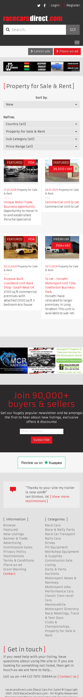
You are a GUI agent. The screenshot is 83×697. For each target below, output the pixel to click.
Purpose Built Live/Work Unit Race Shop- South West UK (19, 283)
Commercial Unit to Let (62, 202)
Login (55, 5)
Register (73, 5)
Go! (73, 30)
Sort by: (41, 98)
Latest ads (41, 51)
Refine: (9, 117)
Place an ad (68, 51)
